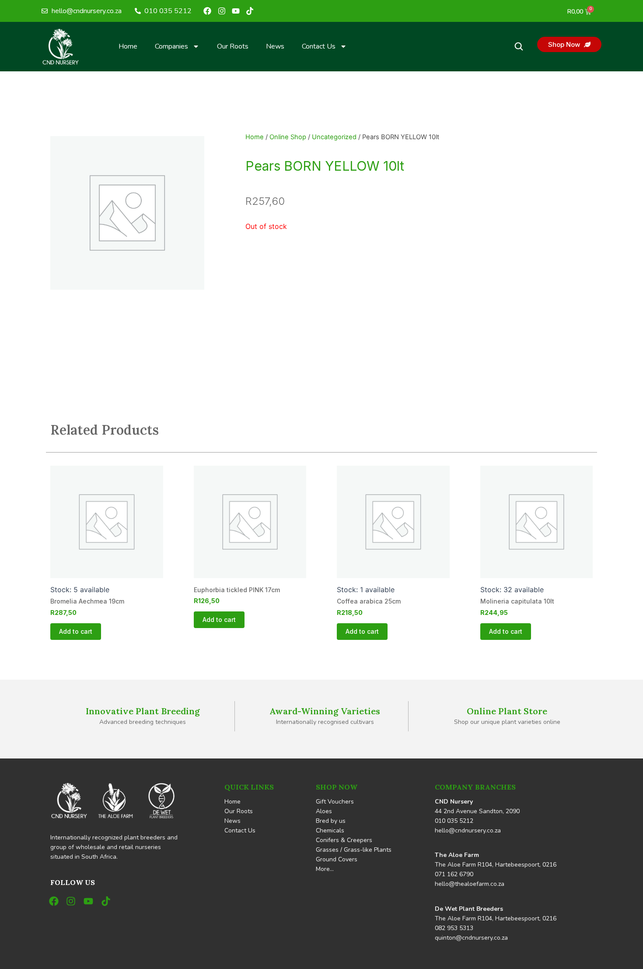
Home (128, 46)
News (275, 46)
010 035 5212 (454, 821)
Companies (171, 46)
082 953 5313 (454, 928)
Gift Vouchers (335, 801)
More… (325, 869)
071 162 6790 (454, 874)
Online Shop (287, 137)
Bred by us (331, 821)
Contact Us (318, 46)
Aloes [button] (324, 811)
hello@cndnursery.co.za (468, 830)
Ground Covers (336, 859)
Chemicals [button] (330, 830)
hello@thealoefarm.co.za (469, 884)
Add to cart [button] (75, 631)
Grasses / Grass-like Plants (353, 850)
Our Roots (232, 46)
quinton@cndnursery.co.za (471, 938)
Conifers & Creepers (344, 840)
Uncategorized (334, 137)
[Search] (519, 46)
